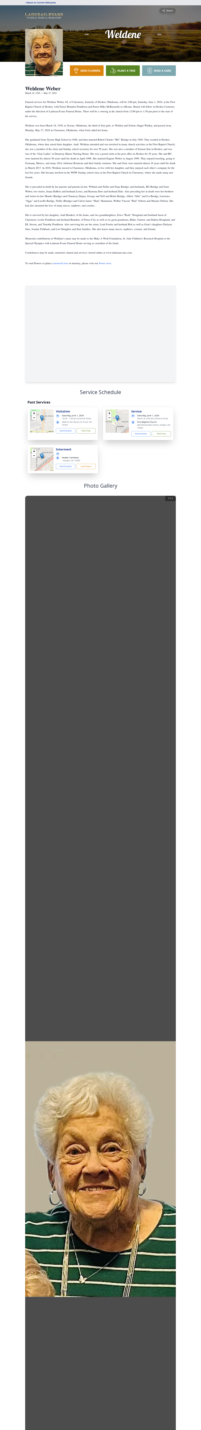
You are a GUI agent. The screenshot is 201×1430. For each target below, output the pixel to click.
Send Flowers (86, 466)
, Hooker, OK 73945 (71, 460)
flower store (105, 263)
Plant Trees (86, 431)
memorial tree (60, 263)
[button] (42, 418)
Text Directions (65, 431)
